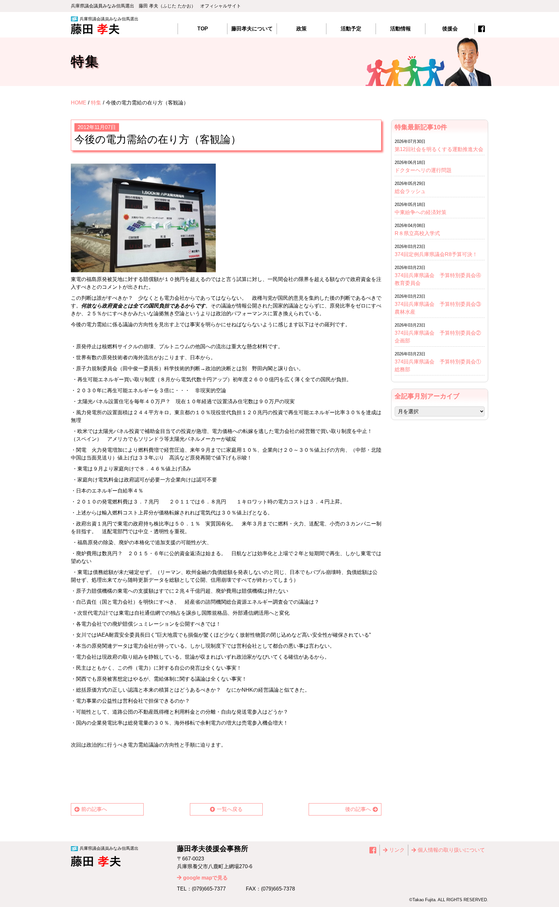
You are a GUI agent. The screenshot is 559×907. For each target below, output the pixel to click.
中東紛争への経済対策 (420, 212)
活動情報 (400, 28)
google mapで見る (205, 877)
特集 (96, 102)
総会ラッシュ (410, 191)
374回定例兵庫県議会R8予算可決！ (436, 254)
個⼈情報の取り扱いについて (451, 850)
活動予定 (351, 28)
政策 (301, 28)
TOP (202, 28)
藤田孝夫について (252, 28)
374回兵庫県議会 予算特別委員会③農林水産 (438, 308)
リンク (397, 850)
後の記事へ (358, 809)
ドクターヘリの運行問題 (423, 170)
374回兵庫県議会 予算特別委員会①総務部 (438, 365)
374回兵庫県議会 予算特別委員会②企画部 (438, 336)
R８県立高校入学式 (420, 233)
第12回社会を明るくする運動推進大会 (439, 149)
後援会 (450, 28)
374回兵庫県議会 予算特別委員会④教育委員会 (438, 279)
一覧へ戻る (230, 809)
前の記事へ (94, 809)
